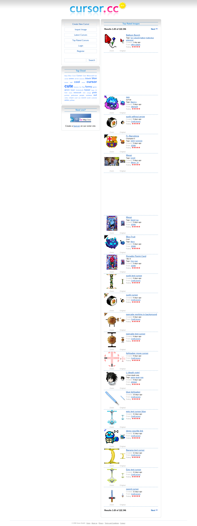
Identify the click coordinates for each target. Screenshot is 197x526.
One (132, 261)
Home (88, 523)
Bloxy (133, 242)
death (138, 377)
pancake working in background (141, 314)
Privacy (101, 523)
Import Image (81, 29)
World (133, 220)
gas (128, 97)
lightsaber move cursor (137, 353)
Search (92, 60)
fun (132, 38)
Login (80, 46)
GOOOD (139, 141)
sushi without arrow (135, 116)
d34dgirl (134, 382)
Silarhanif (134, 107)
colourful (136, 38)
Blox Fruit (130, 236)
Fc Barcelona (132, 136)
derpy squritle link (134, 431)
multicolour (150, 38)
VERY (133, 141)
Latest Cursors (80, 35)
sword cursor (132, 489)
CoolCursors (136, 121)
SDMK (133, 145)
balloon (142, 38)
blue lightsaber (133, 392)
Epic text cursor (133, 469)
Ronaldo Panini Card (136, 256)
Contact (122, 523)
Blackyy (134, 102)
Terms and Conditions (112, 523)
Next (153, 29)
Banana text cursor (135, 450)
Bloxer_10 (135, 162)
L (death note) (133, 372)
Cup (137, 220)
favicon (76, 126)
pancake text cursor (135, 334)
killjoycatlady (135, 45)
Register (80, 51)
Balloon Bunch (133, 35)
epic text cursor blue (136, 411)
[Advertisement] (48, 65)
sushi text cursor (134, 275)
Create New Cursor (80, 24)
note (141, 377)
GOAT (133, 158)
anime (133, 377)
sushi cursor (132, 295)
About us (94, 523)
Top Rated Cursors (80, 40)
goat (136, 261)
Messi (129, 155)
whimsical (129, 40)
